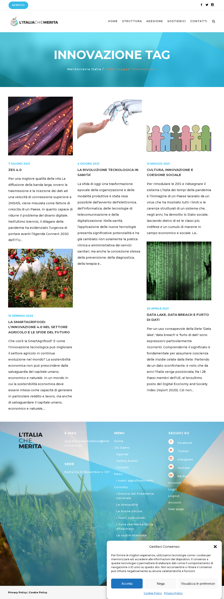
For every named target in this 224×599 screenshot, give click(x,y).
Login (172, 489)
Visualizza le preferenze (198, 583)
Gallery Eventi (127, 460)
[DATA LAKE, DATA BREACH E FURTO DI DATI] (179, 271)
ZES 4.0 (15, 170)
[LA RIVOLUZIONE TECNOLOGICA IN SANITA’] (109, 126)
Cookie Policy (153, 593)
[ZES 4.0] (40, 126)
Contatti (122, 467)
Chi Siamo (122, 447)
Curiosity (121, 487)
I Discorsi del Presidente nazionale (135, 496)
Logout (174, 496)
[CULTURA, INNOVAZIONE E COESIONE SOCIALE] (179, 126)
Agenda (122, 454)
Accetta (126, 583)
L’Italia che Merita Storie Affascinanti (135, 526)
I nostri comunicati (130, 517)
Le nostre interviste (131, 535)
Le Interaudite (127, 504)
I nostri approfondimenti (135, 480)
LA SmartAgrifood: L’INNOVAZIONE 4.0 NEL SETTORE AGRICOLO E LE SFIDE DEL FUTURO (39, 327)
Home (118, 441)
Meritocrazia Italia (84, 69)
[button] (215, 546)
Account (174, 482)
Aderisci (18, 5)
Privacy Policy (173, 593)
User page (176, 509)
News (118, 474)
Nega (160, 583)
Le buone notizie (129, 511)
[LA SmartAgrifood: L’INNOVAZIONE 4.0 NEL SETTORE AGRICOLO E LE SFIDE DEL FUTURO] (40, 278)
